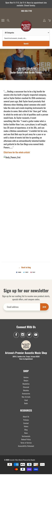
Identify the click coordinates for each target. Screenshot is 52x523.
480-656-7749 (26, 10)
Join (44, 307)
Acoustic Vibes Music (15, 460)
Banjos (26, 380)
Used (26, 400)
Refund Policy (26, 439)
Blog (26, 429)
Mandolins (26, 383)
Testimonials (26, 436)
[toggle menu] (3, 20)
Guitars (26, 377)
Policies (26, 420)
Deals (26, 403)
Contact (26, 423)
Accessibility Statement (26, 446)
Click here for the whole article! (17, 152)
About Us (26, 416)
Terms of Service (26, 442)
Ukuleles (26, 390)
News (26, 433)
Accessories (26, 393)
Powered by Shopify (29, 460)
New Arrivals (26, 397)
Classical (26, 387)
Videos (26, 426)
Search (26, 43)
